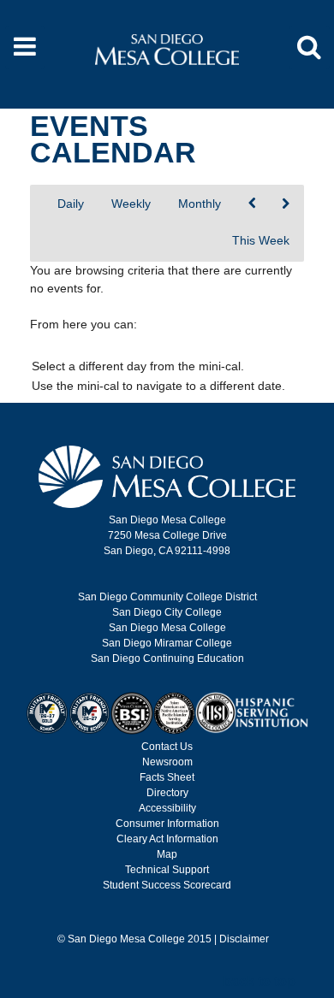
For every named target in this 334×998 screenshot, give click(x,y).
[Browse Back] (252, 203)
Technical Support (167, 870)
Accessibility (167, 808)
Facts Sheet (167, 777)
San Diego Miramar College (167, 643)
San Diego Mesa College (167, 628)
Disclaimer (244, 939)
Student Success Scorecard (167, 885)
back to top (259, 981)
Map (167, 854)
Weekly (131, 203)
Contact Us (167, 747)
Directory (167, 793)
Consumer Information (167, 824)
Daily (70, 203)
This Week (260, 240)
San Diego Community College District (167, 597)
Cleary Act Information (167, 839)
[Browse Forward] (285, 203)
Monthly (199, 203)
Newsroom (167, 762)
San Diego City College (167, 612)
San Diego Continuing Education (167, 658)
